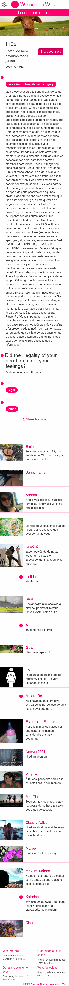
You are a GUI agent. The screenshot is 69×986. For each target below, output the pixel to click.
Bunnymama (35, 472)
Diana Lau (34, 922)
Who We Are (11, 951)
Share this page (35, 419)
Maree (31, 848)
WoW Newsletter (47, 967)
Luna (29, 520)
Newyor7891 (35, 751)
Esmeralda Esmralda (42, 721)
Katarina (32, 896)
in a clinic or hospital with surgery (30, 84)
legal (11, 390)
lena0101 (33, 546)
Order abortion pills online (49, 953)
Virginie (31, 773)
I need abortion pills (34, 12)
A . (28, 624)
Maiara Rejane (37, 695)
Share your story (51, 51)
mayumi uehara (38, 870)
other (12, 409)
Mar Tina (33, 796)
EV (28, 669)
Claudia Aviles (36, 822)
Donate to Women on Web (16, 969)
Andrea (31, 494)
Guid (29, 647)
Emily (30, 446)
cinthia (31, 576)
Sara (29, 598)
